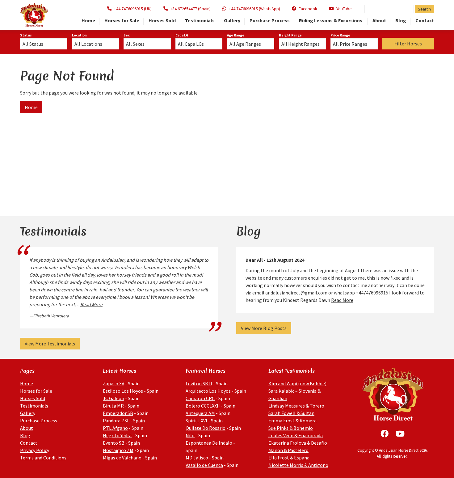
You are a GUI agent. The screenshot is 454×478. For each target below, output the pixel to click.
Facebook (308, 8)
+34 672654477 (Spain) (190, 8)
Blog (400, 20)
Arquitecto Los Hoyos (208, 391)
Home (88, 20)
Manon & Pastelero (288, 450)
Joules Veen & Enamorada (295, 435)
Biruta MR (113, 406)
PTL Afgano (115, 428)
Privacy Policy (34, 450)
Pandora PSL (116, 420)
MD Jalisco (197, 458)
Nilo (190, 435)
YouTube (344, 8)
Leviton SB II (199, 383)
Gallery (232, 20)
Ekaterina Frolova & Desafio (297, 443)
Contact (424, 20)
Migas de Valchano (122, 458)
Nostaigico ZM (118, 450)
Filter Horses (408, 43)
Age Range (235, 35)
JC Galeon (113, 398)
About (379, 20)
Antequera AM (200, 413)
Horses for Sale (121, 20)
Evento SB (113, 443)
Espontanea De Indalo (209, 443)
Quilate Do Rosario (205, 428)
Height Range (290, 35)
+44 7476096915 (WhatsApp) (254, 8)
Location (79, 35)
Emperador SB (118, 413)
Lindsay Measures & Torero (296, 406)
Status (26, 35)
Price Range (340, 35)
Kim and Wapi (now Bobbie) (297, 383)
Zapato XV (113, 383)
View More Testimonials (50, 344)
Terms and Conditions (43, 458)
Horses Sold (162, 20)
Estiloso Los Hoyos (123, 391)
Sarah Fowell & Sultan (291, 413)
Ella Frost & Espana (288, 458)
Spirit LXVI (196, 420)
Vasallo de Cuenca (204, 465)
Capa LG (181, 35)
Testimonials (200, 20)
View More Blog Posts (264, 328)
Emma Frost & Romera (292, 420)
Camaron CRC (200, 398)
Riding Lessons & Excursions (331, 20)
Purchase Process (270, 20)
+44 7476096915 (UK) (133, 8)
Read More (91, 304)
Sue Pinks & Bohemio (290, 428)
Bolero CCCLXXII (203, 406)
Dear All (254, 260)
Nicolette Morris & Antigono (298, 465)
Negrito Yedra (117, 435)
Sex (127, 35)
